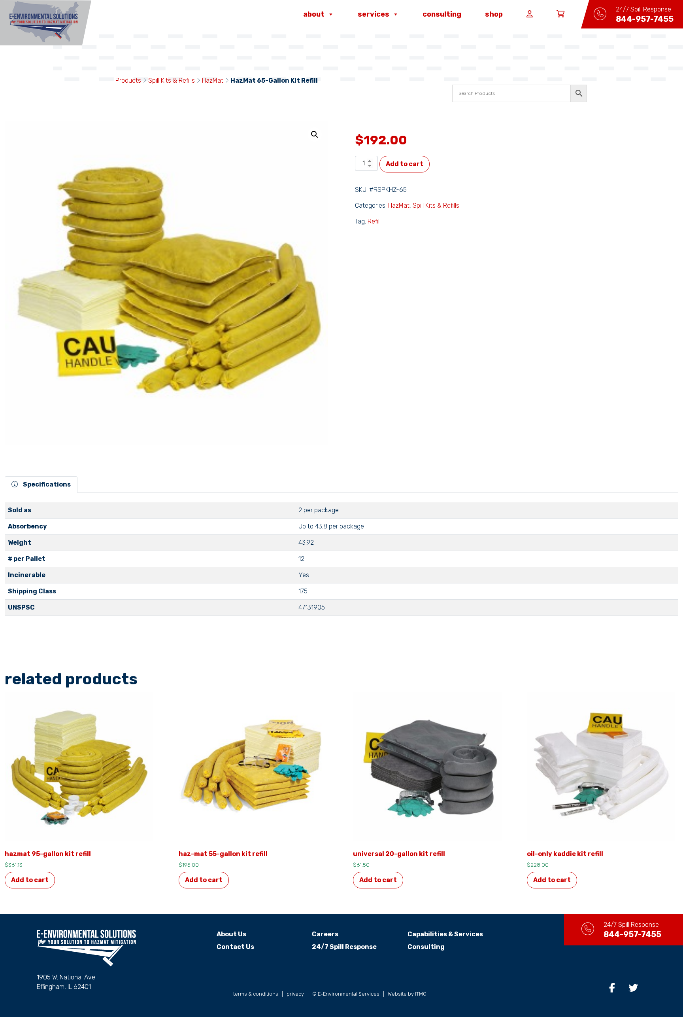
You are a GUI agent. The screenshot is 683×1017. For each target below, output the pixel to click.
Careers (325, 934)
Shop (494, 14)
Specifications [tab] (46, 484)
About (314, 14)
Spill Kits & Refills (171, 80)
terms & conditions (255, 994)
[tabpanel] (341, 562)
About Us (231, 934)
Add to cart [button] (30, 880)
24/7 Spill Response (344, 947)
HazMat (212, 80)
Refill (374, 221)
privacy (295, 994)
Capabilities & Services (445, 934)
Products (128, 80)
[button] (315, 134)
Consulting (442, 14)
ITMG (420, 994)
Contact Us (235, 947)
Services (373, 14)
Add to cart (404, 164)
